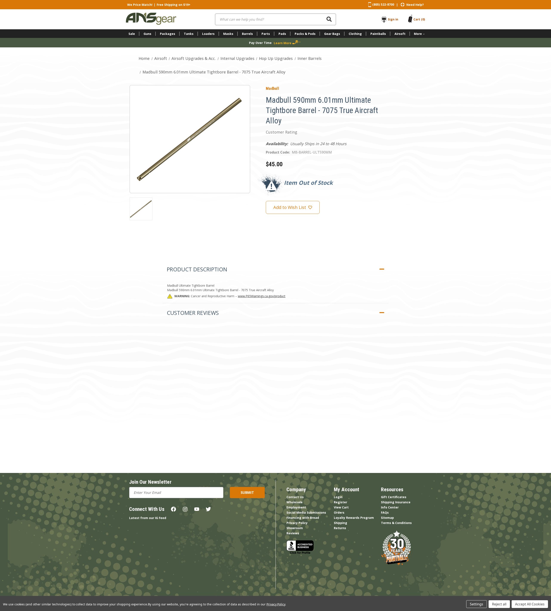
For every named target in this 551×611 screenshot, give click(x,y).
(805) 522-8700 (383, 4)
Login (338, 497)
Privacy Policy (297, 523)
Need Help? (415, 5)
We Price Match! (139, 5)
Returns (340, 528)
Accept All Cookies (530, 604)
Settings (476, 604)
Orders (339, 512)
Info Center (390, 507)
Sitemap (387, 518)
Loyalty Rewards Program (354, 518)
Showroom (294, 528)
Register (340, 502)
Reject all (499, 604)
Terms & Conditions (396, 523)
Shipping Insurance (395, 502)
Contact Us (295, 497)
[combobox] (275, 19)
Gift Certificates (393, 497)
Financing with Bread (302, 518)
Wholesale (294, 502)
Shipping (340, 523)
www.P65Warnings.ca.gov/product (261, 296)
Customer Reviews (193, 312)
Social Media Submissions (306, 512)
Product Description (197, 269)
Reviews (292, 533)
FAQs (385, 512)
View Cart (341, 507)
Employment (296, 507)
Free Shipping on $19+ (173, 5)
